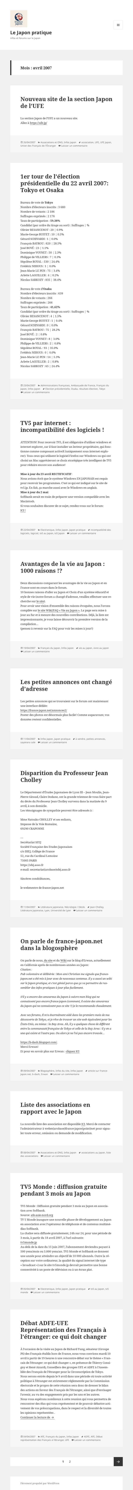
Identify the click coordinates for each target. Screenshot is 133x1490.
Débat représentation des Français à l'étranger (61, 1438)
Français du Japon (50, 647)
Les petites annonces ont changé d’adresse (66, 685)
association (87, 142)
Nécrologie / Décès (75, 907)
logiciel (34, 533)
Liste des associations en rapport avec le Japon (55, 1108)
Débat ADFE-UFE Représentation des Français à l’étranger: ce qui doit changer (63, 1329)
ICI (83, 1124)
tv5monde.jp (28, 1242)
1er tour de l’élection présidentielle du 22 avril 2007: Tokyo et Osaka (64, 183)
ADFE (87, 1436)
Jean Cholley (96, 907)
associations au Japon (93, 1152)
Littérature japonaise (52, 907)
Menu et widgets (118, 29)
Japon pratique (77, 529)
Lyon (46, 910)
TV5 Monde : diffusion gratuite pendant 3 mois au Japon (63, 1190)
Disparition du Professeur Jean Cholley (64, 776)
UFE (97, 142)
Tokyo (102, 388)
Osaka (74, 388)
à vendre (80, 738)
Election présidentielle (57, 388)
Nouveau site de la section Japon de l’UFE (66, 102)
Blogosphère (47, 1070)
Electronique (47, 529)
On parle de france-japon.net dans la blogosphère (61, 944)
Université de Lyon (61, 910)
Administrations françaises (55, 385)
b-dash (36, 1074)
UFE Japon (105, 142)
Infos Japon (70, 142)
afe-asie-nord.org (42, 1215)
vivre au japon (101, 647)
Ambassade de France (83, 385)
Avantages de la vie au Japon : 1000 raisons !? (62, 567)
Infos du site (62, 1070)
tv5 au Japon (46, 533)
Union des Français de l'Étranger (38, 145)
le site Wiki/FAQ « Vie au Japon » (59, 610)
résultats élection (88, 388)
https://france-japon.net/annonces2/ (43, 710)
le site (40, 601)
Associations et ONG (52, 142)
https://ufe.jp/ (38, 123)
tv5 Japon (59, 533)
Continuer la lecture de (37, 1417)
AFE (42, 1436)
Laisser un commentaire (74, 145)
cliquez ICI (72, 1051)
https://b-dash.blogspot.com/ (38, 1042)
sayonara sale (27, 742)
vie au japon (85, 647)
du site (48, 960)
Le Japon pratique (31, 32)
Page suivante (118, 1461)
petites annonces (95, 738)
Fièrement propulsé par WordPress (39, 1483)
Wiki (63, 960)
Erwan (44, 1074)
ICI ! (23, 510)
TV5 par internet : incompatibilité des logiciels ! (62, 426)
